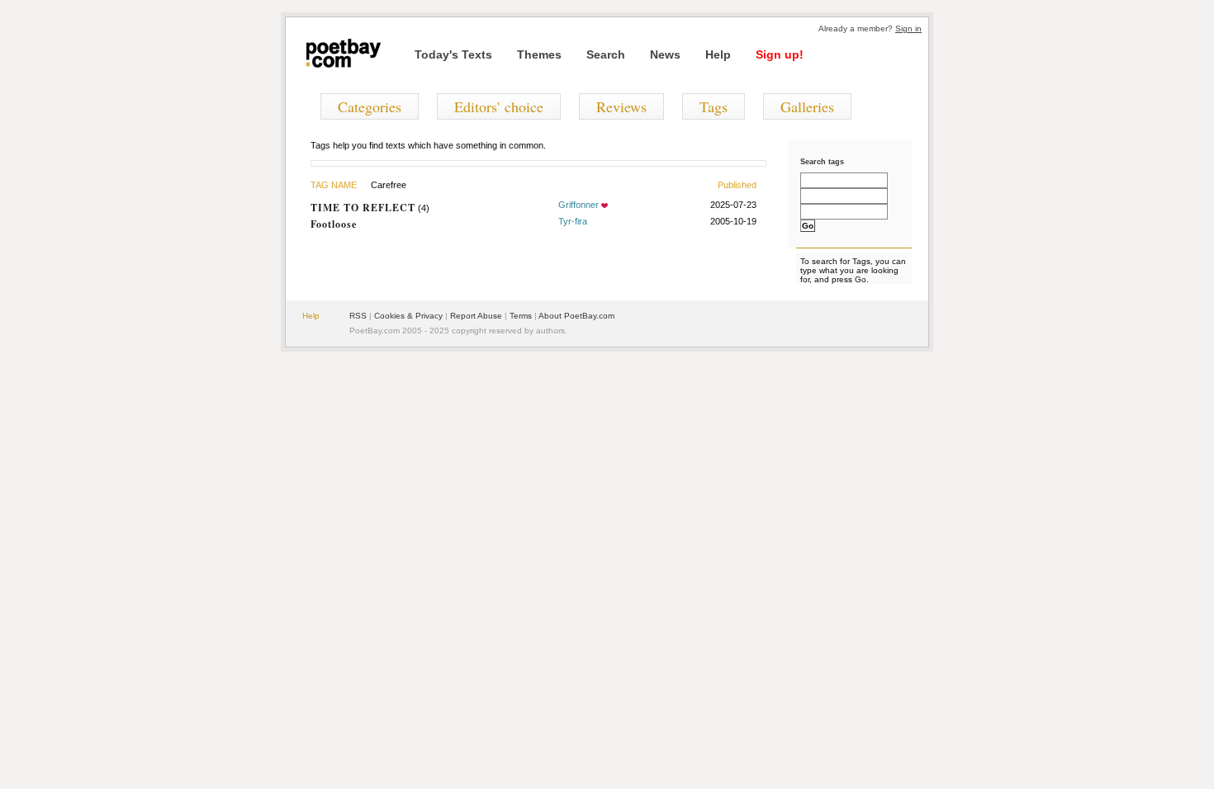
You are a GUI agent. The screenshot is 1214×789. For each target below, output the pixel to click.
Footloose (334, 224)
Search (605, 54)
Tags (713, 106)
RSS (358, 315)
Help (718, 54)
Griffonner (578, 205)
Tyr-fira (572, 221)
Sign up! (780, 54)
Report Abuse (476, 315)
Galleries (807, 106)
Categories (369, 106)
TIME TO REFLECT (363, 208)
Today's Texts (453, 54)
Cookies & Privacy (408, 315)
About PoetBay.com (576, 315)
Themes (539, 54)
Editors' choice (498, 106)
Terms (521, 315)
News (665, 54)
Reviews (621, 106)
